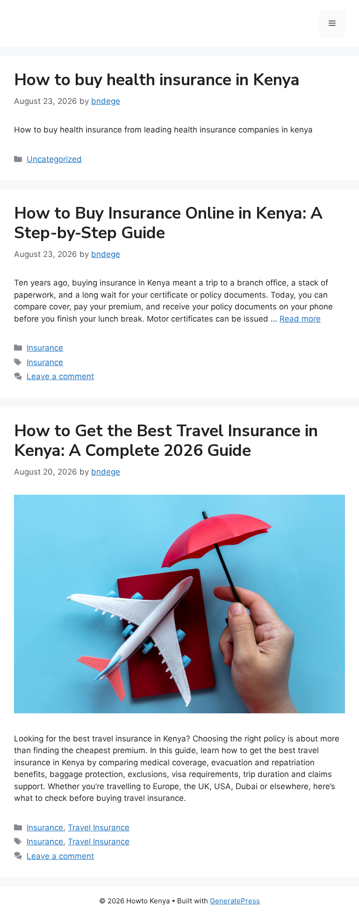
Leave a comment (60, 376)
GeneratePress (235, 900)
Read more (300, 318)
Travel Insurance (98, 827)
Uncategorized (54, 159)
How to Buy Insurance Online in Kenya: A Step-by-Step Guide (168, 223)
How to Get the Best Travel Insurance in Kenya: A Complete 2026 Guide (166, 441)
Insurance (45, 347)
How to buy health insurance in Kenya (157, 80)
